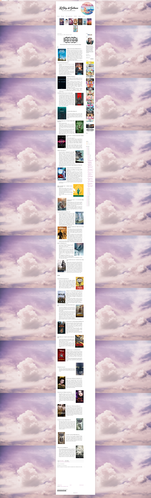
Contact (83, 16)
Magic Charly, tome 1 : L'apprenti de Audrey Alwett (90, 179)
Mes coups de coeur (69, 16)
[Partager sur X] (66, 460)
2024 (87, 149)
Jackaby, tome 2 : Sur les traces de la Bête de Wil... (90, 167)
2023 (87, 150)
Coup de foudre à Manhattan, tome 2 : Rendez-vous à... (90, 165)
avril (88, 191)
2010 (87, 205)
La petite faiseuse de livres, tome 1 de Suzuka (90, 169)
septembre (89, 158)
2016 (87, 199)
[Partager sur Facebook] (67, 460)
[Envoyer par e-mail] (65, 460)
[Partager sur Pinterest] (68, 460)
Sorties (79, 16)
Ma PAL (75, 16)
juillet (88, 188)
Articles (88, 142)
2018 (87, 197)
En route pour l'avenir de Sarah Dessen (90, 173)
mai (88, 190)
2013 (87, 202)
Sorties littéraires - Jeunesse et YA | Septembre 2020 (89, 163)
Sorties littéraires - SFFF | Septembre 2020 (90, 160)
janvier (88, 194)
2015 (87, 200)
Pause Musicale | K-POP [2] (90, 171)
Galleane (61, 460)
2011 (87, 204)
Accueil (58, 16)
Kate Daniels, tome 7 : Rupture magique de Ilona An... (90, 184)
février (88, 193)
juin (88, 189)
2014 (87, 201)
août (88, 159)
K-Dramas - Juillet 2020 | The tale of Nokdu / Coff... (90, 186)
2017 (87, 198)
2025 (87, 148)
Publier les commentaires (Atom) (64, 486)
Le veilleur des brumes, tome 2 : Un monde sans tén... (90, 181)
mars (88, 192)
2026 (87, 147)
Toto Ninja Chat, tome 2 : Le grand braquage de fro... (90, 177)
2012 (87, 203)
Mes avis (62, 16)
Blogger (77, 492)
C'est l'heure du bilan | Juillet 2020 (89, 174)
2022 (87, 151)
